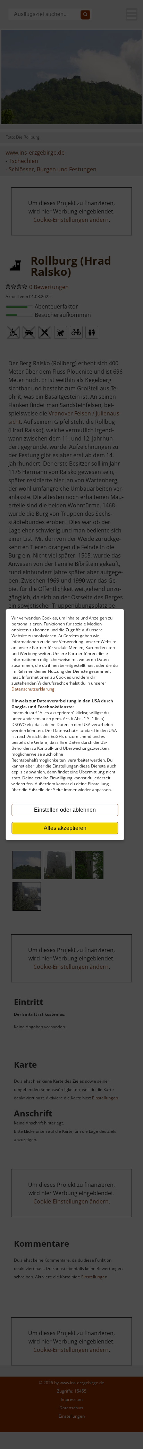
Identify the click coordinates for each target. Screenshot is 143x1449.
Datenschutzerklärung (32, 689)
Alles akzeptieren (65, 828)
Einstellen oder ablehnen (65, 810)
